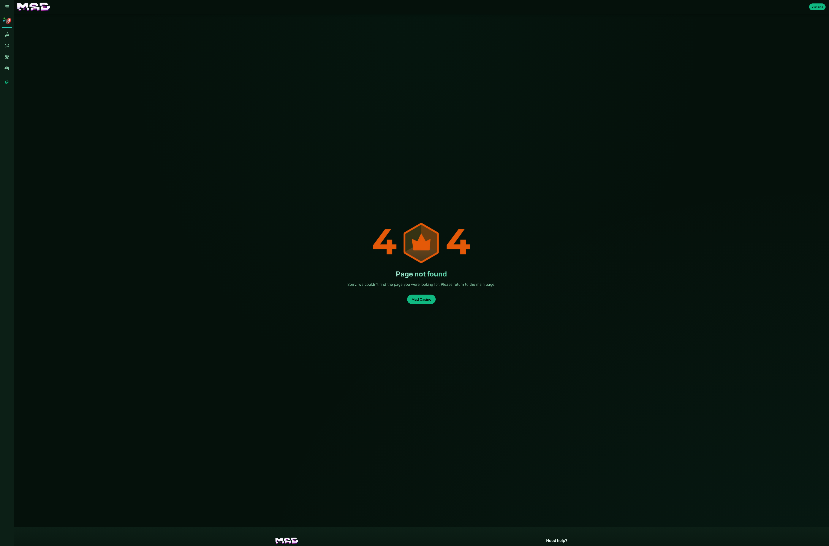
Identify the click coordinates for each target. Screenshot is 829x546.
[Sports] (7, 57)
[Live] (7, 46)
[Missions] (7, 21)
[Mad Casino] (33, 7)
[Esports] (7, 68)
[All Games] (7, 34)
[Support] (7, 82)
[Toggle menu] (7, 7)
